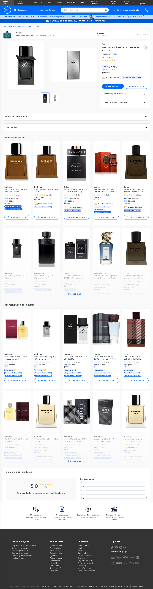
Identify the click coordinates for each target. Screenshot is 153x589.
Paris (115, 54)
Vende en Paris (56, 546)
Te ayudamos (143, 3)
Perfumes (21, 26)
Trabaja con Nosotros (86, 571)
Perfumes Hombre (36, 26)
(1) (116, 60)
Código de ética (123, 586)
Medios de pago (18, 558)
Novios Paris (113, 3)
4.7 (47, 195)
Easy (80, 551)
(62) (50, 195)
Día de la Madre (56, 558)
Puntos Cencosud (21, 3)
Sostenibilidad (55, 548)
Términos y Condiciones (51, 586)
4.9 (137, 195)
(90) (139, 195)
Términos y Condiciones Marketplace (78, 586)
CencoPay (82, 566)
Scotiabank (82, 558)
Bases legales (137, 586)
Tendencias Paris (57, 568)
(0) (19, 195)
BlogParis (54, 571)
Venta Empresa (84, 568)
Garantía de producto (20, 553)
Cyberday (54, 556)
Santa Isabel (83, 553)
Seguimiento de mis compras (23, 546)
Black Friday (55, 551)
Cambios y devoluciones (21, 556)
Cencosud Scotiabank (94, 3)
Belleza (11, 26)
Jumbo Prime (5, 3)
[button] (45, 10)
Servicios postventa (19, 551)
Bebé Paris (54, 566)
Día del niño (55, 561)
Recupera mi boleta (19, 548)
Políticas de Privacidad (105, 586)
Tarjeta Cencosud (85, 556)
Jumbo (81, 548)
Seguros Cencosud (85, 561)
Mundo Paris (126, 3)
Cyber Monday (56, 553)
